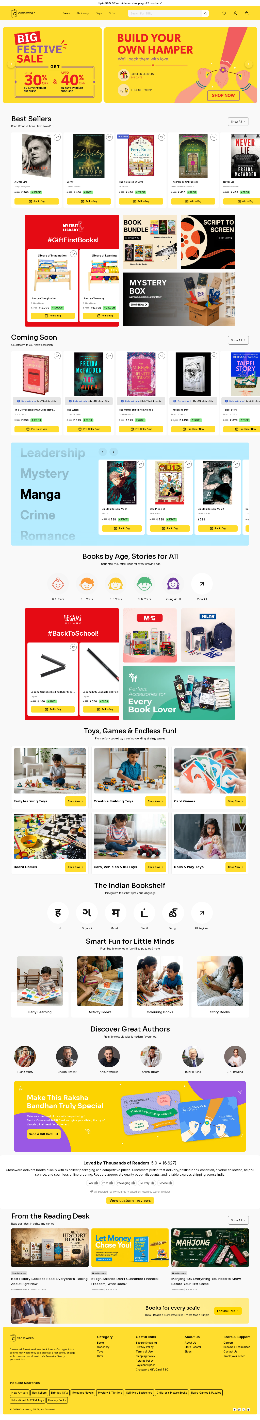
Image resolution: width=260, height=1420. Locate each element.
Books (66, 13)
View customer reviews (130, 1200)
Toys (99, 13)
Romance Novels (82, 1392)
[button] (224, 13)
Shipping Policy (145, 1356)
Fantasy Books (57, 1400)
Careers (228, 1342)
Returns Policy (145, 1360)
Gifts (112, 13)
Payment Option (145, 1364)
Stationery (82, 13)
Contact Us (230, 1351)
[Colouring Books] (160, 981)
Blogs (188, 1351)
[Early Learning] (39, 981)
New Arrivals (19, 1392)
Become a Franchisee (236, 1346)
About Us (190, 1342)
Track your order (234, 1356)
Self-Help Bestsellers (139, 1392)
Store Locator (193, 1346)
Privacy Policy (145, 1346)
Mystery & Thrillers (110, 1392)
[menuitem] (66, 13)
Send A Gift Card (41, 1134)
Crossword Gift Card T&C (152, 1369)
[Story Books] (220, 981)
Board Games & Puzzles (206, 1392)
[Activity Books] (99, 981)
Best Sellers (39, 1392)
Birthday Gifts (59, 1392)
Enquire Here (226, 1311)
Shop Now (74, 801)
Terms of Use (144, 1351)
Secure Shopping (146, 1342)
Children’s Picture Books (172, 1392)
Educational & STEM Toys (27, 1400)
